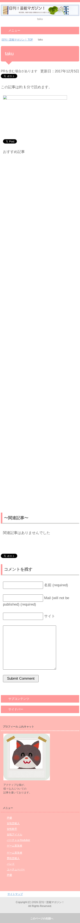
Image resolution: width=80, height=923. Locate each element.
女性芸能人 (13, 823)
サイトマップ (15, 894)
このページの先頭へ (41, 918)
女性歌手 (12, 828)
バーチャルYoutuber (18, 840)
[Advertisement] (40, 334)
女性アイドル (14, 834)
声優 (9, 817)
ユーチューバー (16, 869)
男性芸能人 (13, 858)
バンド (11, 863)
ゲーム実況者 (14, 845)
